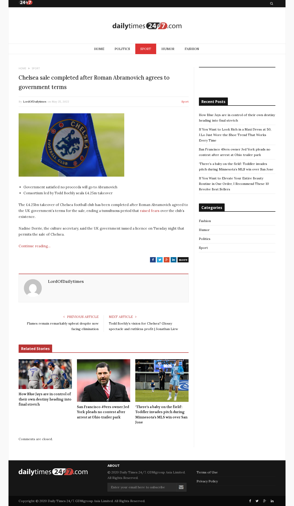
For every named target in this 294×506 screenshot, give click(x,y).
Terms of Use (207, 472)
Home (99, 49)
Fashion (192, 49)
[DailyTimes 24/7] (147, 25)
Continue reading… (35, 246)
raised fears (149, 211)
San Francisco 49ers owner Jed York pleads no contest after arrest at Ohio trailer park (103, 412)
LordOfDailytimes (34, 101)
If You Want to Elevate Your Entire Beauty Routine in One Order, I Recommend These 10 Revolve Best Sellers (234, 183)
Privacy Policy (207, 481)
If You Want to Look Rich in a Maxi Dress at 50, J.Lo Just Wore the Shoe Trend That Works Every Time (235, 134)
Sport (145, 49)
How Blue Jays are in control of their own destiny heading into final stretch (45, 399)
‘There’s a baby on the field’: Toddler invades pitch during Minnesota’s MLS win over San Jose (161, 415)
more (183, 260)
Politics (122, 49)
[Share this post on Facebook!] (250, 501)
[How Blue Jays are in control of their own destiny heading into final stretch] (45, 374)
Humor (167, 49)
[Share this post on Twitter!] (257, 501)
